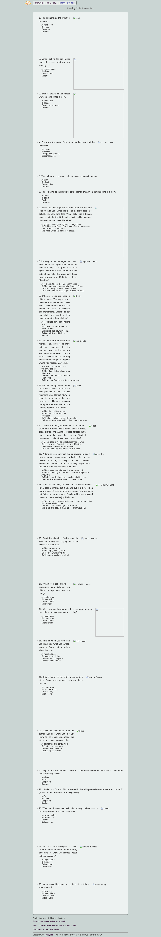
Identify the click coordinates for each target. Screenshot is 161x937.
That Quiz (49, 935)
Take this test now (66, 3)
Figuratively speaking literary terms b (49, 921)
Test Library (51, 3)
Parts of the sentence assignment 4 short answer (54, 925)
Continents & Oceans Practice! (46, 929)
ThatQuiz (39, 3)
